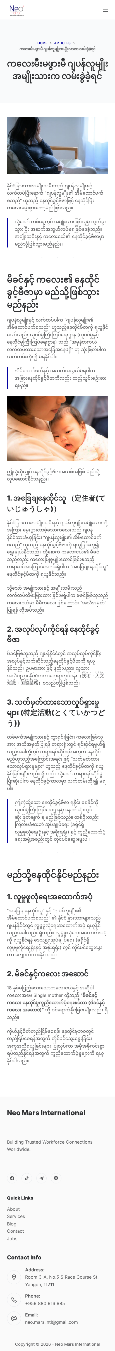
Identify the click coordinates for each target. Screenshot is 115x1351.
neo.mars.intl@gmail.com (51, 1322)
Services (16, 1216)
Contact (15, 1231)
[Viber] (56, 1178)
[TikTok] (26, 1178)
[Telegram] (41, 1178)
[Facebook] (12, 1178)
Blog (11, 1224)
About (13, 1209)
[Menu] (105, 9)
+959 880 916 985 (45, 1303)
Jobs (12, 1238)
